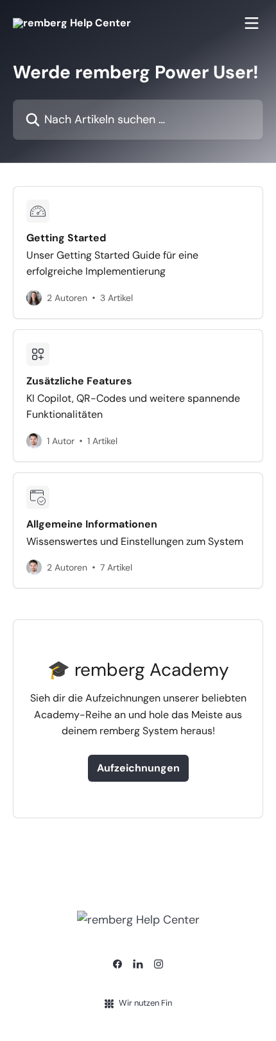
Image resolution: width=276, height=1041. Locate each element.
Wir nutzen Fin (145, 1002)
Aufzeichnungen (138, 768)
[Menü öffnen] (251, 23)
